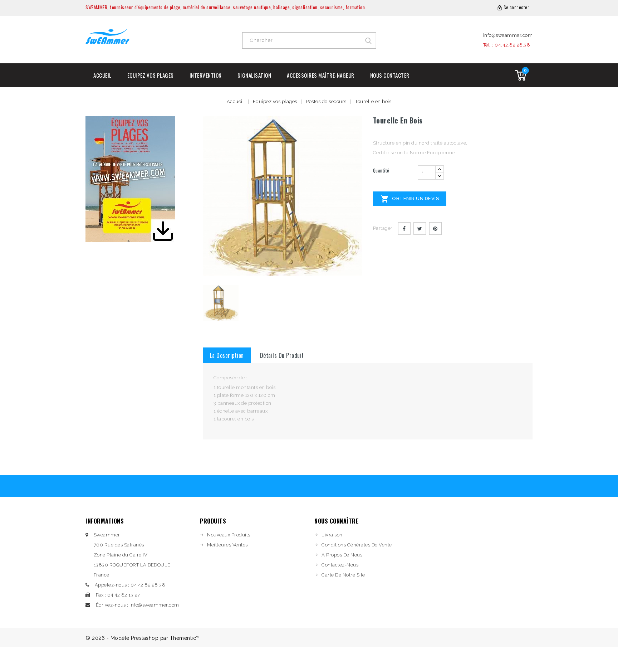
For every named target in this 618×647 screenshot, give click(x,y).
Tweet (419, 228)
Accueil (102, 75)
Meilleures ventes (227, 545)
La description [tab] (227, 355)
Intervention (206, 75)
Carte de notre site (343, 575)
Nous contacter (389, 75)
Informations (104, 521)
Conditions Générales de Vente (357, 545)
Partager (404, 228)
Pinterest (435, 228)
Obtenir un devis (410, 199)
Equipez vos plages (150, 75)
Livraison (332, 534)
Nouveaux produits (228, 534)
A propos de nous (342, 555)
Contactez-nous (340, 565)
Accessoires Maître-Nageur (320, 75)
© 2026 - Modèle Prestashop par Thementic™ (142, 638)
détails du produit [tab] (282, 355)
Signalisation (254, 75)
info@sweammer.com (508, 35)
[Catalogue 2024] (130, 178)
